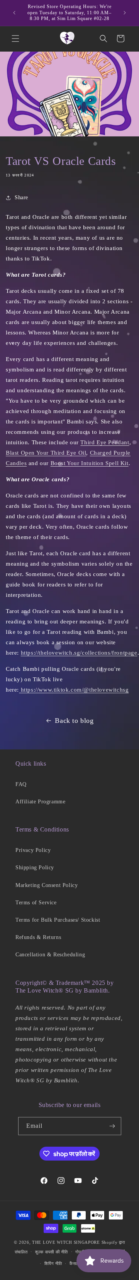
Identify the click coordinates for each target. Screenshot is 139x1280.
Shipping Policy (34, 867)
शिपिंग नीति (53, 1263)
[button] (15, 38)
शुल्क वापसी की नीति (51, 1252)
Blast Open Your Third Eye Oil (46, 453)
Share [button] (21, 197)
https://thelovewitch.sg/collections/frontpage (79, 653)
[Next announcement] (124, 12)
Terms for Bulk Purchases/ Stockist (57, 920)
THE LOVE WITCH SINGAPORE (66, 1242)
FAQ (21, 784)
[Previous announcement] (14, 12)
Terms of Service (36, 902)
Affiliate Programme (40, 802)
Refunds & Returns (38, 937)
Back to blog (74, 720)
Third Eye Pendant (104, 442)
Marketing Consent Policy (46, 885)
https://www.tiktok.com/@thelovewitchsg (74, 690)
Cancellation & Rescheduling (50, 954)
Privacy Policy (33, 850)
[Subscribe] (112, 1126)
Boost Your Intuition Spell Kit (90, 463)
